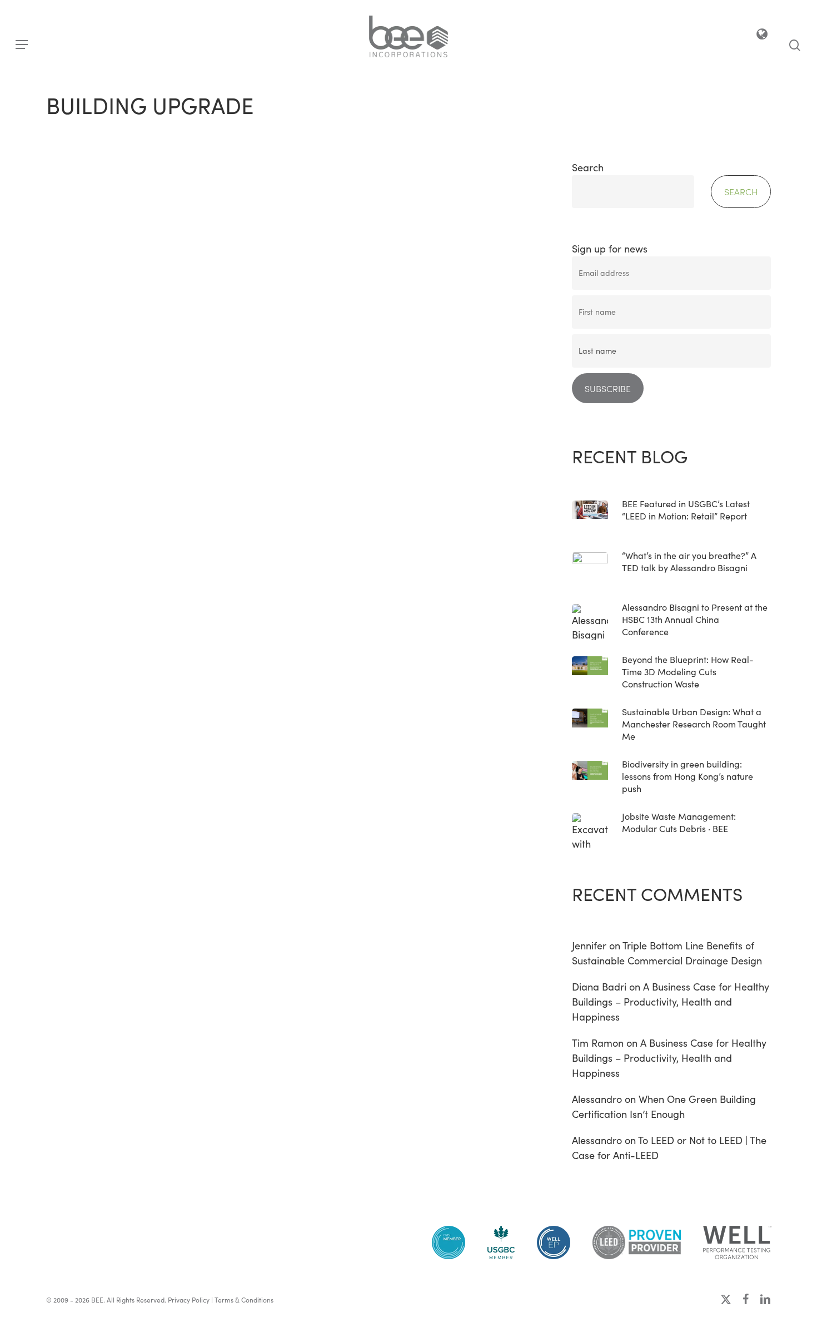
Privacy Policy (189, 1299)
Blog (71, 458)
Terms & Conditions (244, 1299)
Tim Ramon (598, 1042)
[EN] (763, 36)
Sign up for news (609, 248)
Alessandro (597, 1099)
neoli (99, 647)
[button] (22, 45)
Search (588, 167)
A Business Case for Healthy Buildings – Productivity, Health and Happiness (670, 1001)
